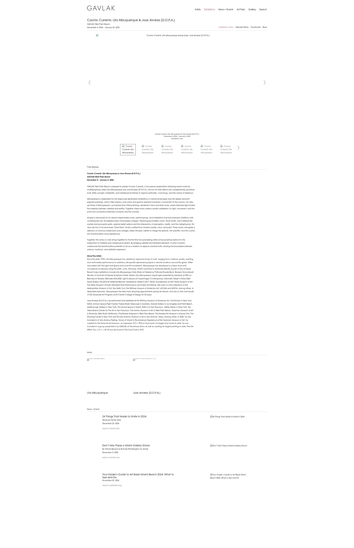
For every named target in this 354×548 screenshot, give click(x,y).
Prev (89, 82)
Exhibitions (209, 9)
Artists (198, 9)
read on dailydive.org (112, 485)
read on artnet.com (111, 457)
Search (263, 9)
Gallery (252, 9)
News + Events (225, 9)
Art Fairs (241, 9)
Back (265, 27)
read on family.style (110, 428)
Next (265, 82)
